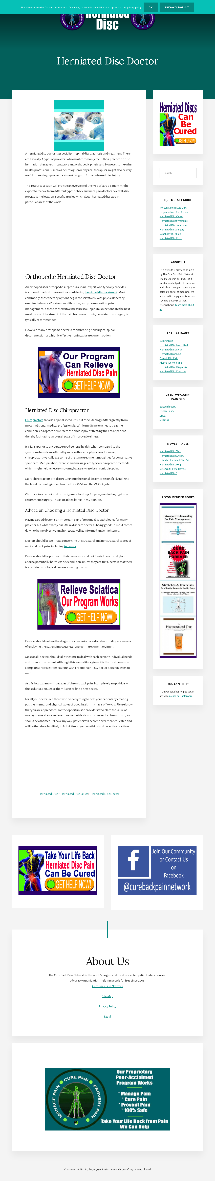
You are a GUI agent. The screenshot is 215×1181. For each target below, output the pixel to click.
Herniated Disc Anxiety (172, 455)
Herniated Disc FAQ (170, 354)
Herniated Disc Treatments (174, 225)
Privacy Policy (167, 411)
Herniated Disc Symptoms (174, 221)
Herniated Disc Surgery (172, 229)
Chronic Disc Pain (169, 358)
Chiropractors (34, 420)
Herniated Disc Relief (74, 794)
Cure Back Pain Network (107, 986)
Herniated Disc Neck (171, 349)
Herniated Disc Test (170, 451)
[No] (210, 7)
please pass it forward (180, 696)
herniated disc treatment (101, 292)
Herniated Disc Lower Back (174, 345)
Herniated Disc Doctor (105, 794)
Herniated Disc (48, 794)
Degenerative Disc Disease (174, 212)
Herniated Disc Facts (171, 238)
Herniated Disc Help (171, 464)
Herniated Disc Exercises (173, 371)
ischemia (70, 546)
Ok (151, 7)
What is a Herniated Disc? (173, 207)
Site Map (164, 419)
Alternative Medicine (171, 362)
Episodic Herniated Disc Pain (175, 460)
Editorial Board (168, 406)
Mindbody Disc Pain (170, 234)
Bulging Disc (166, 341)
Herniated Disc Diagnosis (173, 367)
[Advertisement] (79, 233)
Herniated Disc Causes (171, 216)
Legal (162, 415)
